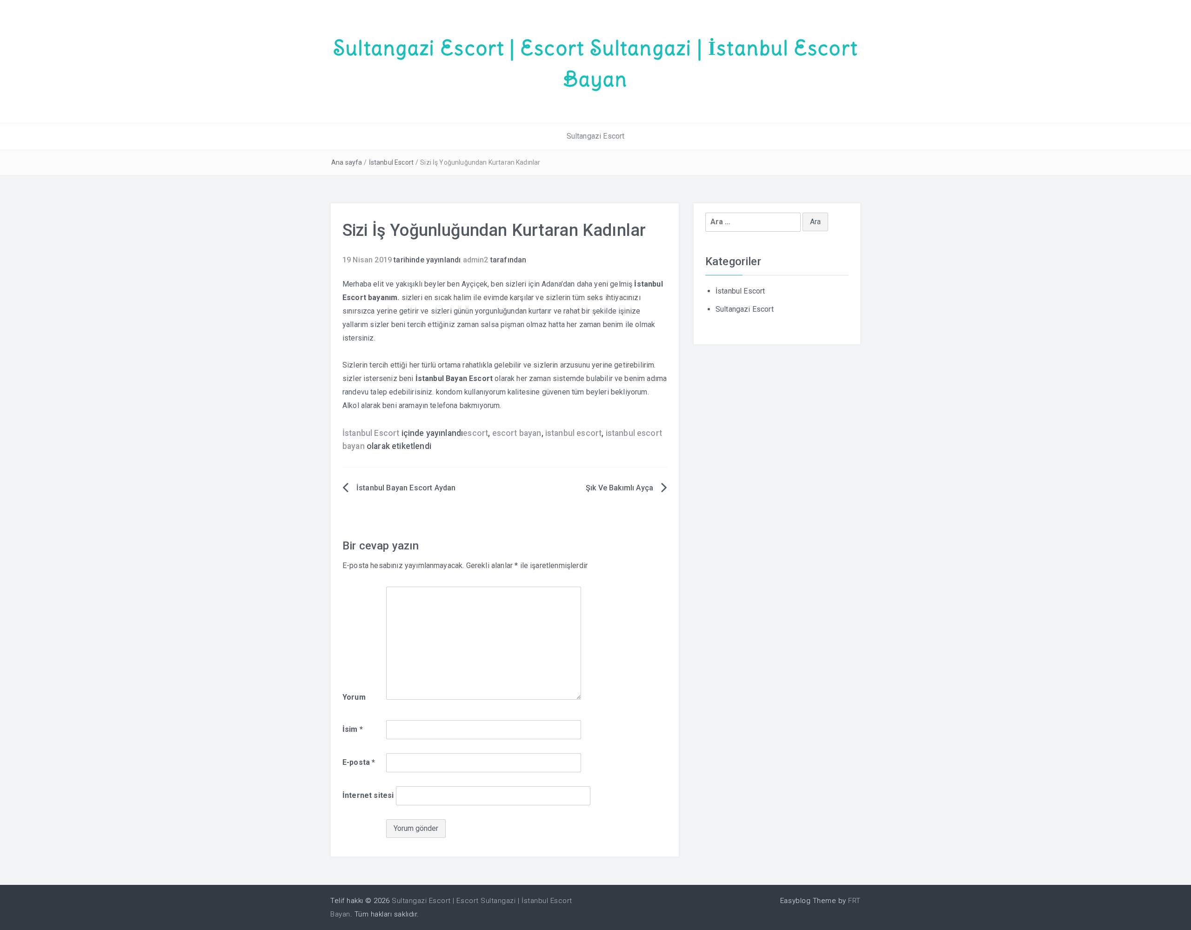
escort (475, 433)
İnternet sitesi (368, 795)
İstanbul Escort (391, 162)
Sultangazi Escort (596, 136)
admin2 (475, 259)
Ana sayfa (346, 162)
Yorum (354, 697)
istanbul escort (573, 433)
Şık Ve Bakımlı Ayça (619, 487)
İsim (352, 729)
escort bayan (517, 433)
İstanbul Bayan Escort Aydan (405, 487)
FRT (854, 901)
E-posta (358, 762)
